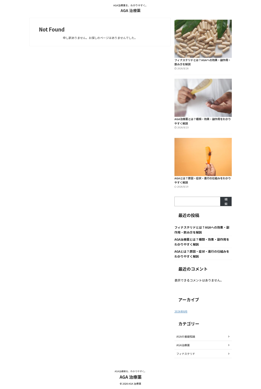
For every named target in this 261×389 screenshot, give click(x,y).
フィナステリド (185, 354)
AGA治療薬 (183, 345)
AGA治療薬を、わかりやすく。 (131, 371)
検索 (226, 201)
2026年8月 (180, 311)
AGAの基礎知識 (185, 336)
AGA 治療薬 (131, 10)
